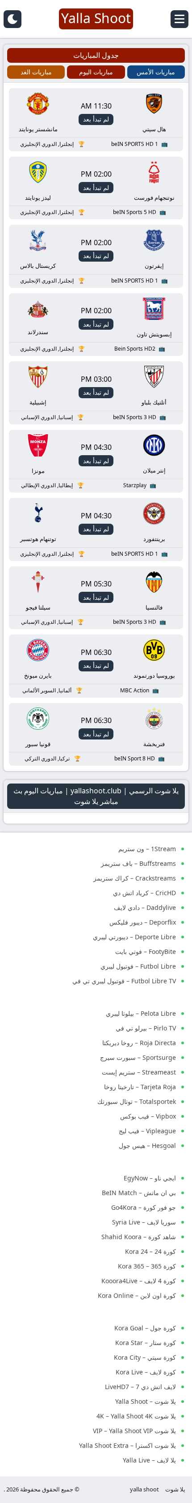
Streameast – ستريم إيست (139, 1072)
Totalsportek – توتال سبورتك (136, 1101)
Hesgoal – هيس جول (147, 1145)
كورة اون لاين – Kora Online (137, 1295)
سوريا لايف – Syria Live (144, 1222)
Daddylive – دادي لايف (145, 907)
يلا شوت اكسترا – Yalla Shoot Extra (127, 1445)
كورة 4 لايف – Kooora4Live (138, 1281)
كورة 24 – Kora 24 (150, 1251)
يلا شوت (175, 1489)
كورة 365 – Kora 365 (147, 1266)
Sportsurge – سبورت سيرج (138, 1057)
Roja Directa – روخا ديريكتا (139, 1042)
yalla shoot (144, 1489)
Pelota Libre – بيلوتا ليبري (141, 1013)
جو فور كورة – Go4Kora (143, 1207)
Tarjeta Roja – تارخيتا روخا (140, 1087)
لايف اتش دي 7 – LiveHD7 (140, 1386)
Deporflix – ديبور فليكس (142, 922)
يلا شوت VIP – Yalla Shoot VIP (134, 1430)
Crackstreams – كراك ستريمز (134, 878)
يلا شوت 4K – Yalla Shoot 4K (136, 1416)
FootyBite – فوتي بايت (145, 951)
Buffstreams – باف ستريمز (138, 863)
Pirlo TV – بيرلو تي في (146, 1028)
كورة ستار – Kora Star (145, 1342)
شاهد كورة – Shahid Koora (138, 1236)
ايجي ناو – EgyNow (150, 1178)
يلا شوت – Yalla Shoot (145, 1401)
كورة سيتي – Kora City (145, 1357)
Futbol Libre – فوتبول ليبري (138, 966)
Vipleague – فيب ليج (147, 1131)
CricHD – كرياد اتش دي (144, 893)
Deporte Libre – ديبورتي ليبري (134, 937)
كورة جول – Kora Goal (145, 1328)
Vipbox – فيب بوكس (148, 1116)
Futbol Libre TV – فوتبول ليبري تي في (124, 981)
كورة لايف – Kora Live (146, 1372)
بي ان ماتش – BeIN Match (139, 1192)
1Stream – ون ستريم (147, 848)
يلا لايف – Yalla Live (149, 1460)
